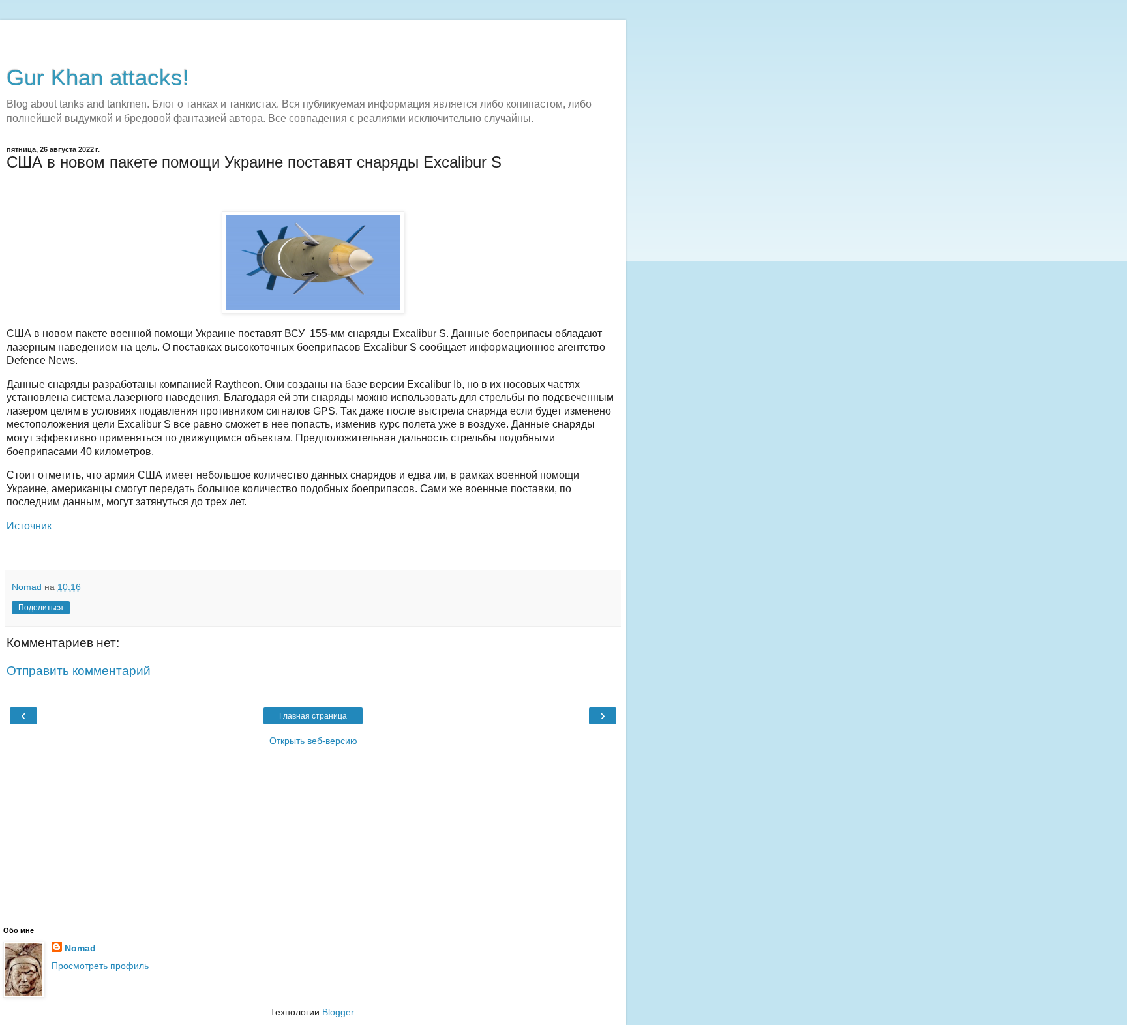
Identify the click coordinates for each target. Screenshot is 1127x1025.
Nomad (80, 948)
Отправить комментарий (79, 670)
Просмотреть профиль (100, 965)
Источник (29, 525)
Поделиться (40, 607)
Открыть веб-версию (313, 740)
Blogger (337, 1012)
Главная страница (313, 715)
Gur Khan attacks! (98, 77)
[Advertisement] (313, 36)
